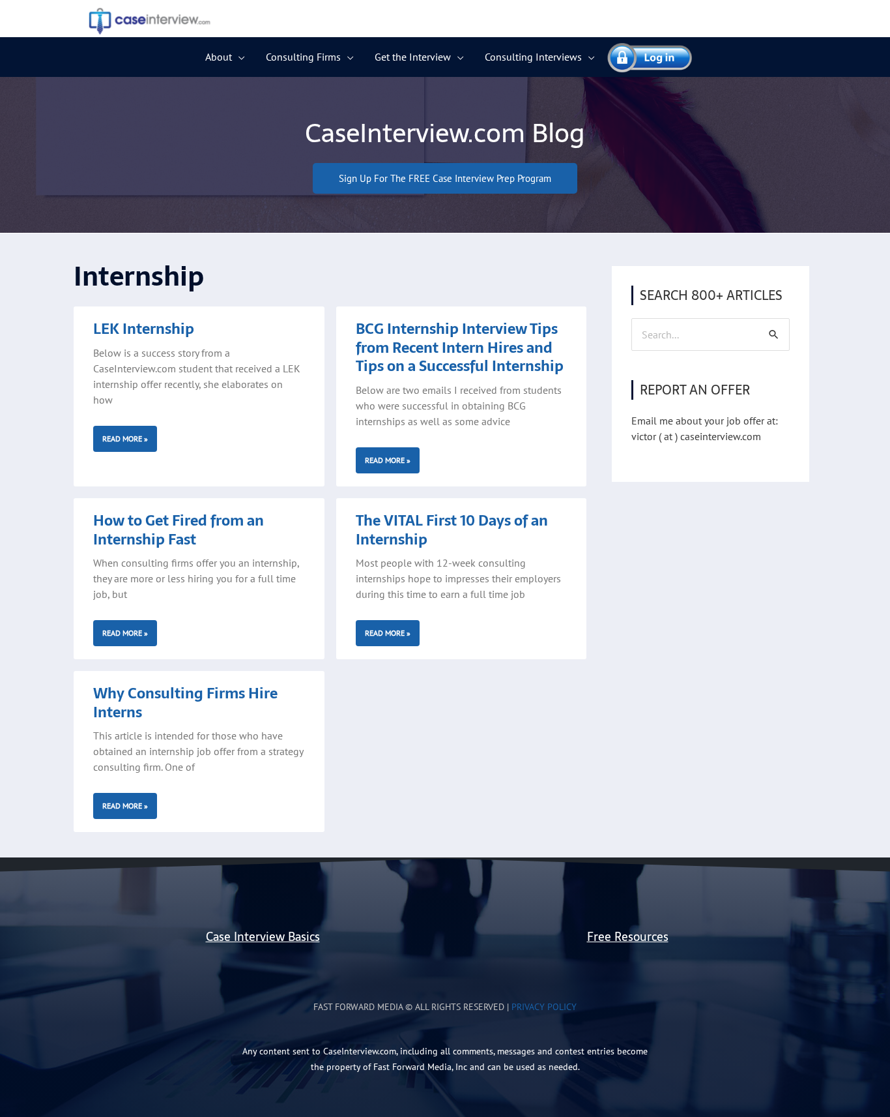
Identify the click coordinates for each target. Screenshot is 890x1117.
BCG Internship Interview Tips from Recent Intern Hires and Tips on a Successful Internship (460, 347)
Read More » (125, 438)
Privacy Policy (544, 1007)
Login (643, 56)
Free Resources (627, 936)
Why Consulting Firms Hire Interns (185, 702)
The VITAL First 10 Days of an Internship (452, 530)
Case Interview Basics (263, 936)
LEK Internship (143, 328)
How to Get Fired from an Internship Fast (178, 530)
